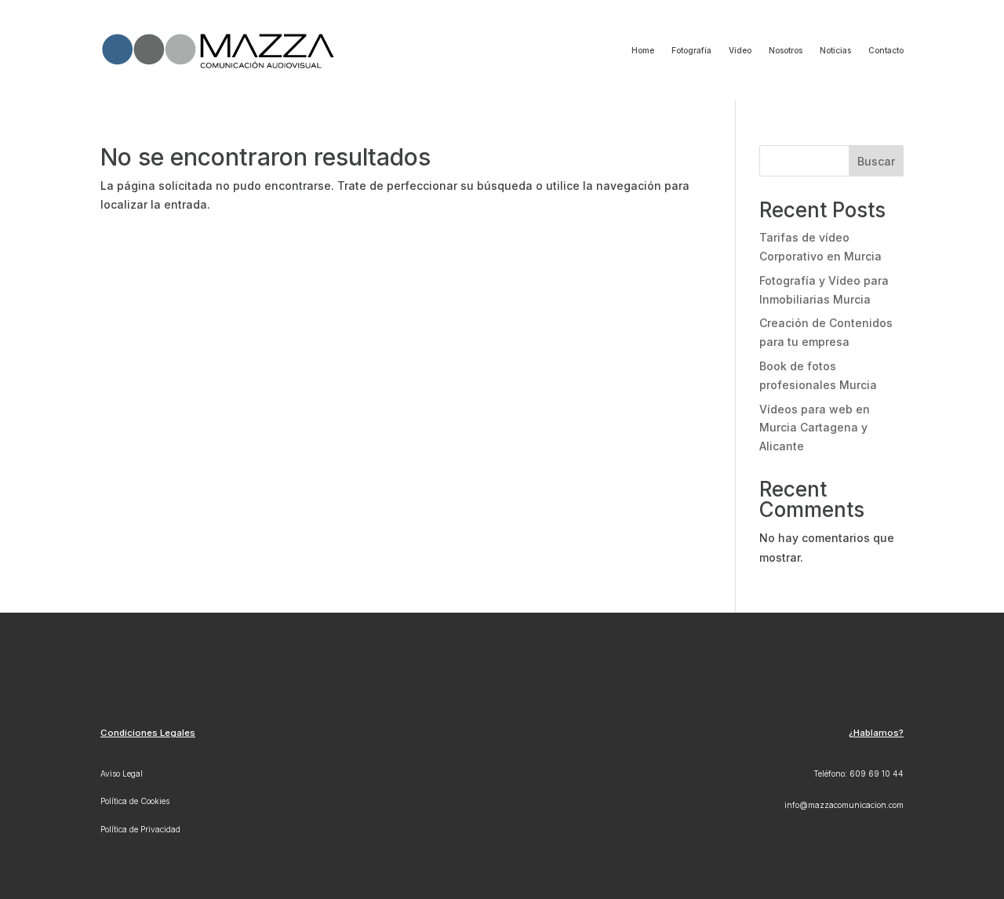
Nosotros (785, 50)
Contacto (886, 50)
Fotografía (691, 50)
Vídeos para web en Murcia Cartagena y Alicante (814, 427)
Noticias (835, 50)
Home (642, 50)
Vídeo (740, 50)
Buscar (876, 161)
